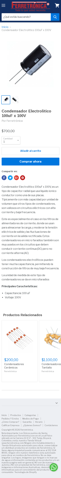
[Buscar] (55, 17)
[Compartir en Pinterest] (22, 177)
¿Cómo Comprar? (10, 422)
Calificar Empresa (10, 425)
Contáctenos (51, 425)
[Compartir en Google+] (16, 177)
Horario (39, 422)
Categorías (30, 415)
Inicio (5, 27)
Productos (15, 415)
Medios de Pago (30, 418)
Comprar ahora (30, 161)
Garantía (27, 422)
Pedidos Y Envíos (10, 418)
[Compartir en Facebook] (4, 177)
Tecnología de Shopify (25, 472)
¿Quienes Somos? (32, 425)
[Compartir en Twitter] (10, 177)
